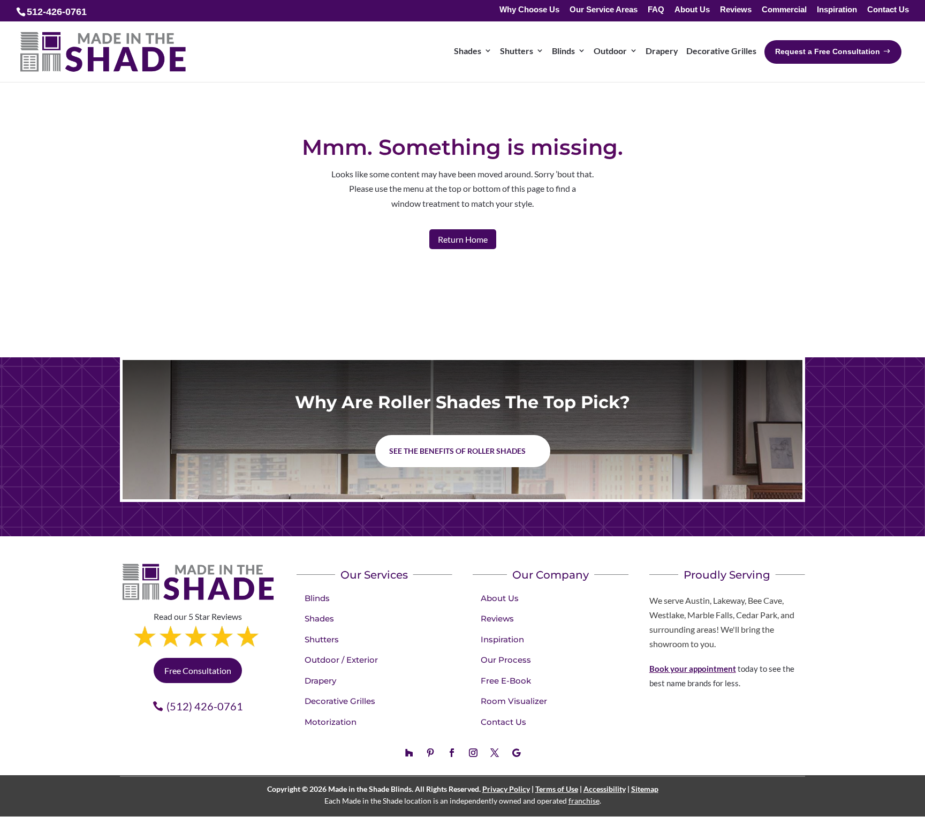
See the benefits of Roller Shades (457, 450)
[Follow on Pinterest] (430, 752)
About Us (692, 10)
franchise (584, 800)
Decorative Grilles (340, 701)
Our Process (506, 660)
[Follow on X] (494, 752)
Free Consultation (197, 670)
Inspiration (837, 10)
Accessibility (604, 788)
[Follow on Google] (516, 752)
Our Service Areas (604, 10)
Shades (319, 618)
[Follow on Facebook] (451, 752)
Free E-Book (506, 681)
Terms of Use (556, 788)
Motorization (331, 722)
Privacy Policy (506, 788)
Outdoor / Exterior (341, 660)
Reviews (736, 10)
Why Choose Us (529, 10)
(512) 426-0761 (204, 706)
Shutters (322, 639)
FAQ (656, 10)
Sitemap (644, 788)
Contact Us (888, 10)
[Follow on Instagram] (473, 752)
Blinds (317, 598)
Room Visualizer (514, 701)
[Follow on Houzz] (409, 752)
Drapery (320, 681)
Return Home (463, 239)
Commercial (784, 10)
